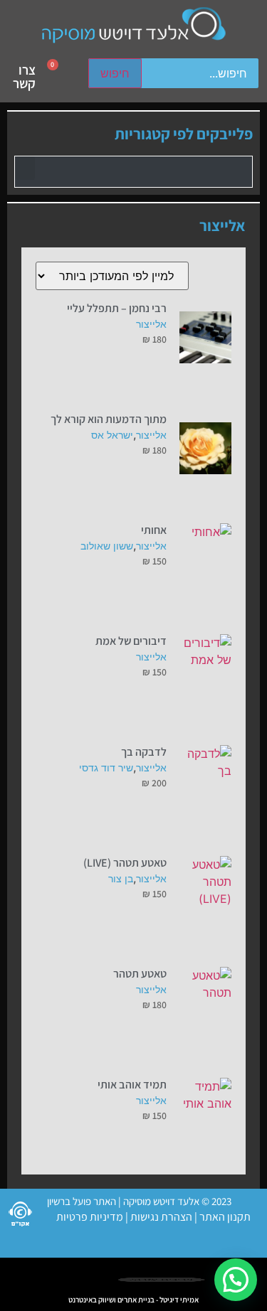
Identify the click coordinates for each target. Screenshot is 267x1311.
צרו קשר (24, 76)
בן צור (120, 878)
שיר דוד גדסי (106, 767)
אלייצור (151, 324)
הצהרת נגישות (160, 1216)
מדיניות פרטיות (89, 1216)
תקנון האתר (225, 1216)
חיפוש (115, 73)
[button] (25, 168)
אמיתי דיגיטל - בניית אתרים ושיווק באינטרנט (133, 1300)
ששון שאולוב (106, 546)
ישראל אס (112, 435)
